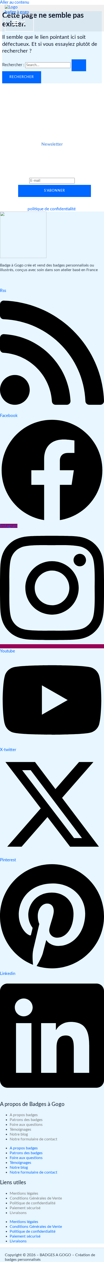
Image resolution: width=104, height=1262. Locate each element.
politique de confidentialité (52, 209)
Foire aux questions (26, 1125)
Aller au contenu (14, 2)
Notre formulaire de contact (33, 1139)
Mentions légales (24, 1193)
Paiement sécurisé (25, 1208)
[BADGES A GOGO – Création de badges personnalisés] (17, 10)
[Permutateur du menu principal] (19, 23)
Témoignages (20, 1129)
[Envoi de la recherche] (79, 65)
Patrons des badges (26, 1120)
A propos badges (24, 1115)
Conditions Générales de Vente (36, 1198)
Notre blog (19, 1134)
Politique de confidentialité (32, 1203)
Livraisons (18, 1213)
